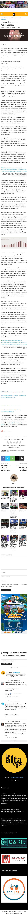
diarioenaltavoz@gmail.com (17, 777)
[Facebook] (9, 780)
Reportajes (6, 17)
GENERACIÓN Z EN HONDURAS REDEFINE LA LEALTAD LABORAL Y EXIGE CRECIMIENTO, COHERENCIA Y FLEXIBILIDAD (14, 545)
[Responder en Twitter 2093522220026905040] (6, 697)
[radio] (7, 442)
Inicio (2, 17)
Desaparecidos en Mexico (18, 450)
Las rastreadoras (5, 451)
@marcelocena (16, 682)
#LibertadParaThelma (13, 714)
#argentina (7, 693)
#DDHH (6, 714)
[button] (25, 14)
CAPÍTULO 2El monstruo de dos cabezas (11, 406)
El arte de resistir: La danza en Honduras (22, 511)
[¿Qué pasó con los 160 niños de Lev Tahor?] (5, 522)
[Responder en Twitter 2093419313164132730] (6, 738)
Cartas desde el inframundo (4, 511)
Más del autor (20, 487)
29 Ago (22, 682)
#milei (15, 693)
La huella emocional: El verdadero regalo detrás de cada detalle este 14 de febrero (23, 544)
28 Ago (16, 703)
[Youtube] (18, 780)
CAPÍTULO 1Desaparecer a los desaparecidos (12, 391)
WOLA (6, 703)
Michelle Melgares (9, 723)
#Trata (11, 731)
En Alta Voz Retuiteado (15, 680)
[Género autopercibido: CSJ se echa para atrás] (5, 493)
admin (14, 483)
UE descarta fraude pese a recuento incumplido (23, 527)
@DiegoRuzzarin (8, 690)
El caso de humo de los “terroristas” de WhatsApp (23, 497)
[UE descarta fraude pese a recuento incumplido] (23, 522)
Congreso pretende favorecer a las (21, 468)
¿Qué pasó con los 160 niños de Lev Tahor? (5, 527)
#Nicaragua (7, 707)
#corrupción (19, 693)
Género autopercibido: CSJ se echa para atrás (5, 497)
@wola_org (11, 703)
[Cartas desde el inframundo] (5, 506)
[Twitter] (15, 780)
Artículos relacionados (9, 487)
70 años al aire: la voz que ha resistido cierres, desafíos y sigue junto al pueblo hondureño (13, 499)
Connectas (9, 450)
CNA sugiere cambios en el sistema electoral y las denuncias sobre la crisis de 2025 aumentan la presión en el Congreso (14, 529)
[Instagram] (12, 780)
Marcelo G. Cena (8, 682)
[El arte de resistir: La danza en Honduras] (23, 506)
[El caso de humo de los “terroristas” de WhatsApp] (23, 493)
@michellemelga (17, 723)
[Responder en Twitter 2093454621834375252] (6, 717)
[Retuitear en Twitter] (8, 680)
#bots (12, 693)
